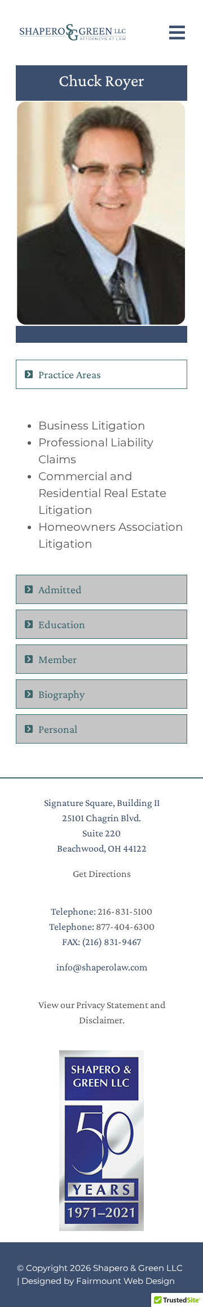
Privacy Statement (112, 1004)
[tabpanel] (101, 484)
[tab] (101, 374)
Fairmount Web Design (125, 1280)
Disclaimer (100, 1020)
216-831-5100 (125, 911)
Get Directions (102, 873)
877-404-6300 (125, 926)
